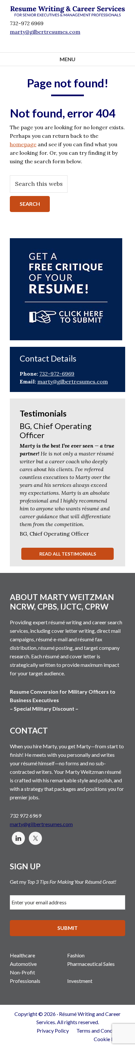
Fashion (76, 955)
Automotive (23, 964)
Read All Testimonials (67, 554)
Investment (79, 981)
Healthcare (22, 955)
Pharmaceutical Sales (91, 964)
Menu (67, 59)
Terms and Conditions (100, 1030)
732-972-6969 (56, 373)
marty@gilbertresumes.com (72, 381)
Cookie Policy (109, 1039)
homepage (23, 144)
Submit (67, 928)
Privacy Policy (53, 1030)
